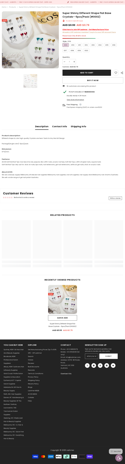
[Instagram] (93, 365)
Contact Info (59, 126)
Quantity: (66, 57)
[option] (30, 39)
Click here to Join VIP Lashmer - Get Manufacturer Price (85, 29)
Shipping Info (78, 126)
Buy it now (93, 80)
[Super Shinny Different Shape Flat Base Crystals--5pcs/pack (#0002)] (62, 299)
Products (12, 7)
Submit (108, 356)
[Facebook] (87, 365)
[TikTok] (106, 365)
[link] (116, 73)
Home (4, 7)
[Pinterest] (100, 365)
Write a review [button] (115, 198)
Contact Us (66, 373)
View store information (75, 100)
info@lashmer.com (73, 357)
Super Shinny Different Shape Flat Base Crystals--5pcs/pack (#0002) (62, 325)
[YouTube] (113, 365)
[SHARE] (121, 73)
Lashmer (70, 450)
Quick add (62, 318)
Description (42, 126)
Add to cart (86, 72)
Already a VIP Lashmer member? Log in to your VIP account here (89, 32)
